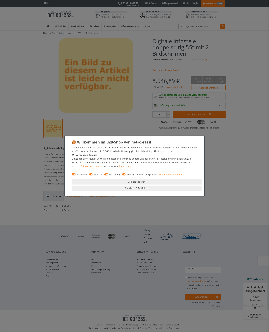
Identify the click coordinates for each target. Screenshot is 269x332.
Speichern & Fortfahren (137, 188)
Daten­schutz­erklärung (92, 166)
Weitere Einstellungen (170, 174)
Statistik (98, 174)
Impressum (125, 166)
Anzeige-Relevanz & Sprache (142, 174)
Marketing (114, 174)
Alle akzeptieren (136, 181)
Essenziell (82, 174)
